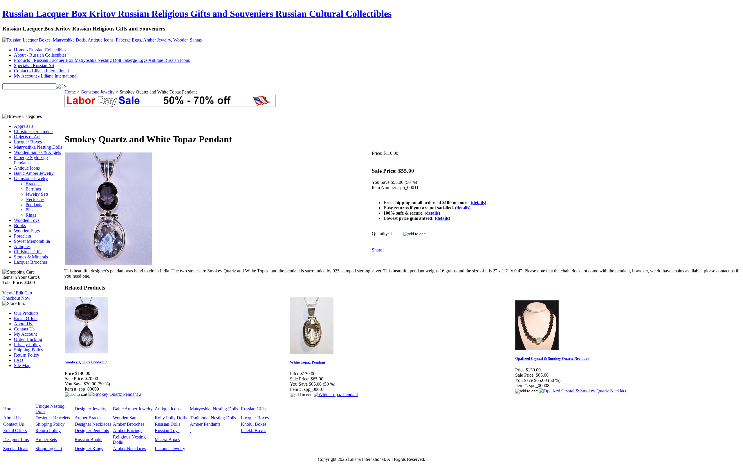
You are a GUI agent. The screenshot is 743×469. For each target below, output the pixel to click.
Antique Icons (27, 168)
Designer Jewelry (91, 408)
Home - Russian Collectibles (40, 49)
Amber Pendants (205, 424)
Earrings (33, 188)
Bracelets (34, 183)
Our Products (26, 313)
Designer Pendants (92, 430)
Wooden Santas (127, 417)
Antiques (22, 246)
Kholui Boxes (253, 424)
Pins (29, 209)
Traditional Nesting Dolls (213, 417)
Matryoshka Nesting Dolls (38, 147)
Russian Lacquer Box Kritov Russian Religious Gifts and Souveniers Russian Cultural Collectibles (197, 13)
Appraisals (23, 126)
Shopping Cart (48, 448)
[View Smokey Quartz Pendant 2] (115, 394)
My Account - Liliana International (45, 75)
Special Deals (15, 448)
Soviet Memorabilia (32, 241)
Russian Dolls (167, 424)
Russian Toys (167, 430)
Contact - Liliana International (41, 70)
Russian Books (88, 439)
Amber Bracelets (90, 417)
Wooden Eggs (27, 230)
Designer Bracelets (52, 417)
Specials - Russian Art (34, 65)
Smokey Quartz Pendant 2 (86, 362)
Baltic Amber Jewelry (34, 173)
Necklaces (35, 199)
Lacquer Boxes (28, 141)
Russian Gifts (253, 408)
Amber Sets (46, 439)
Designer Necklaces (93, 424)
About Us (23, 323)
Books (20, 225)
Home (70, 91)
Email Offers (25, 318)
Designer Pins (16, 439)
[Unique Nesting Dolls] (190, 430)
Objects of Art (27, 136)
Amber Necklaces (129, 448)
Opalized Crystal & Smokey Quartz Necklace (552, 358)
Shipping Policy (28, 349)
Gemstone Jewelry (31, 178)
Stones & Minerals (31, 256)
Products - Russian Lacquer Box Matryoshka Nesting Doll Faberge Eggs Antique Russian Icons (102, 60)
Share (377, 249)
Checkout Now (16, 298)
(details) (478, 202)
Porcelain (22, 235)
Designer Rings (89, 448)
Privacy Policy (27, 344)
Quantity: (380, 233)
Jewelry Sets (37, 194)
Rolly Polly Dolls (171, 417)
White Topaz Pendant (307, 362)
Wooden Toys (26, 220)
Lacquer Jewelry (170, 448)
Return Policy (26, 355)
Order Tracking (28, 339)
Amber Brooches (128, 424)
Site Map (22, 365)
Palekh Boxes (253, 430)
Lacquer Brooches (31, 262)
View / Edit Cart (17, 292)
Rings (31, 215)
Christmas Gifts (28, 251)
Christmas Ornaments (33, 131)
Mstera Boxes (167, 439)
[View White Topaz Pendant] (336, 394)
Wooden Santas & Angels (37, 152)
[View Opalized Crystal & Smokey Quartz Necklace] (583, 390)
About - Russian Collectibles (40, 55)
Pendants (34, 204)
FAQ (18, 360)
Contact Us (24, 328)
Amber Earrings (127, 430)
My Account (25, 334)
